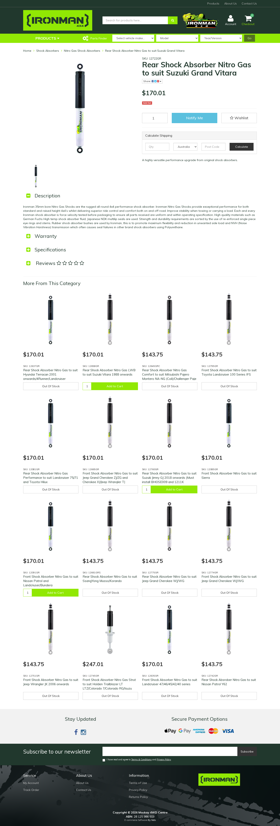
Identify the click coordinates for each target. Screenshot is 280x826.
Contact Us (249, 3)
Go (250, 38)
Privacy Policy (164, 759)
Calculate (241, 147)
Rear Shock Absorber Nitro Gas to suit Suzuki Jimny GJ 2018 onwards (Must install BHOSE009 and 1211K (169, 477)
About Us (230, 3)
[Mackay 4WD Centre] (57, 20)
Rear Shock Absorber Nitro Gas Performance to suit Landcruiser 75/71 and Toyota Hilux (50, 477)
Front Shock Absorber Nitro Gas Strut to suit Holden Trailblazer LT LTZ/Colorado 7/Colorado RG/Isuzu (109, 684)
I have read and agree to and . (139, 759)
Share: (147, 81)
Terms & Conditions (141, 759)
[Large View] (36, 176)
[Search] (173, 20)
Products (213, 3)
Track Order (31, 790)
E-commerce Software (135, 820)
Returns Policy (138, 797)
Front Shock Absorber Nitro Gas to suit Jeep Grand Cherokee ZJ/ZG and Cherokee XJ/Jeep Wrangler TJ (110, 477)
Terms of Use (138, 783)
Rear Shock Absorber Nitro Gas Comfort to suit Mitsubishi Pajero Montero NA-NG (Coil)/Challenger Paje (169, 374)
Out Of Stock (51, 386)
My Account (31, 783)
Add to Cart (115, 386)
